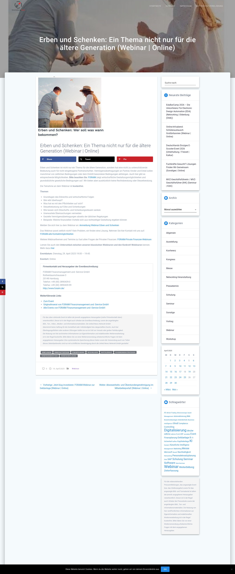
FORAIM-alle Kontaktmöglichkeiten (56, 234)
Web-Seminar (180, 463)
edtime (167, 434)
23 (175, 377)
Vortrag (169, 321)
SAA (165, 459)
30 (175, 383)
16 (175, 372)
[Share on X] (2, 287)
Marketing (177, 449)
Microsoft (168, 452)
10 (180, 366)
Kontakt (170, 6)
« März (167, 389)
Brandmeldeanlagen (171, 420)
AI (165, 413)
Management (168, 449)
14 (166, 372)
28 (166, 383)
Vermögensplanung (68, 356)
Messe (169, 268)
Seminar (170, 303)
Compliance (183, 423)
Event (193, 434)
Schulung (170, 295)
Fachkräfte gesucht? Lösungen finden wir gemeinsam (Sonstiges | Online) (181, 167)
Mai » (175, 389)
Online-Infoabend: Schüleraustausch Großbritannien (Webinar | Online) (178, 131)
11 (185, 366)
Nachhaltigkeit (184, 452)
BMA (188, 416)
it (190, 437)
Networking (168, 456)
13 (194, 366)
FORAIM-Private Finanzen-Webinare (134, 239)
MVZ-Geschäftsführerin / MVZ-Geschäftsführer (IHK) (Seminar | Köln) (181, 182)
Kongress (170, 259)
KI (191, 441)
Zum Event (48, 301)
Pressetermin (172, 286)
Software (169, 462)
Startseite (155, 6)
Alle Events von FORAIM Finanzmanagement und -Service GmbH (74, 307)
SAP (170, 459)
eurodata (187, 434)
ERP (181, 434)
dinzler (190, 430)
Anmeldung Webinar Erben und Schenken (99, 225)
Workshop (171, 339)
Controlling (169, 427)
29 (171, 383)
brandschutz (182, 420)
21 (166, 377)
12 (189, 366)
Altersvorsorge (182, 413)
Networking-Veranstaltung (178, 277)
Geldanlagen (93, 352)
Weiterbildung (186, 467)
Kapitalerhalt (106, 352)
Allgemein (171, 233)
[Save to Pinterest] (2, 292)
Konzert (166, 445)
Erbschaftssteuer (62, 352)
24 (180, 377)
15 (171, 372)
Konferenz (171, 250)
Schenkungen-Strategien (125, 352)
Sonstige (170, 312)
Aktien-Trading (171, 413)
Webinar (75, 369)
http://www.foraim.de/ (53, 288)
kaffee (174, 441)
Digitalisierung (175, 430)
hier (52, 248)
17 (180, 372)
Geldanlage (183, 437)
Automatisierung (180, 416)
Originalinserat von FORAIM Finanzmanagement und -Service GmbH (76, 304)
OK (165, 569)
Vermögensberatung (49, 356)
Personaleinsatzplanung (184, 455)
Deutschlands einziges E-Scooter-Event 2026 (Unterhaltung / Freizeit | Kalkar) (178, 150)
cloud (175, 423)
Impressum (186, 6)
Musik (175, 452)
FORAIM (92, 177)
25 (185, 377)
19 (189, 372)
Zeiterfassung (171, 470)
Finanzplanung (78, 352)
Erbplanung (46, 352)
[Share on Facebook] (2, 281)
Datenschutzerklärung (209, 6)
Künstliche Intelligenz (179, 445)
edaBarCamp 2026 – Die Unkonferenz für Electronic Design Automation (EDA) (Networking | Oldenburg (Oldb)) (179, 111)
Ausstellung (171, 241)
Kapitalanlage (183, 441)
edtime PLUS (175, 434)
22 (171, 377)
